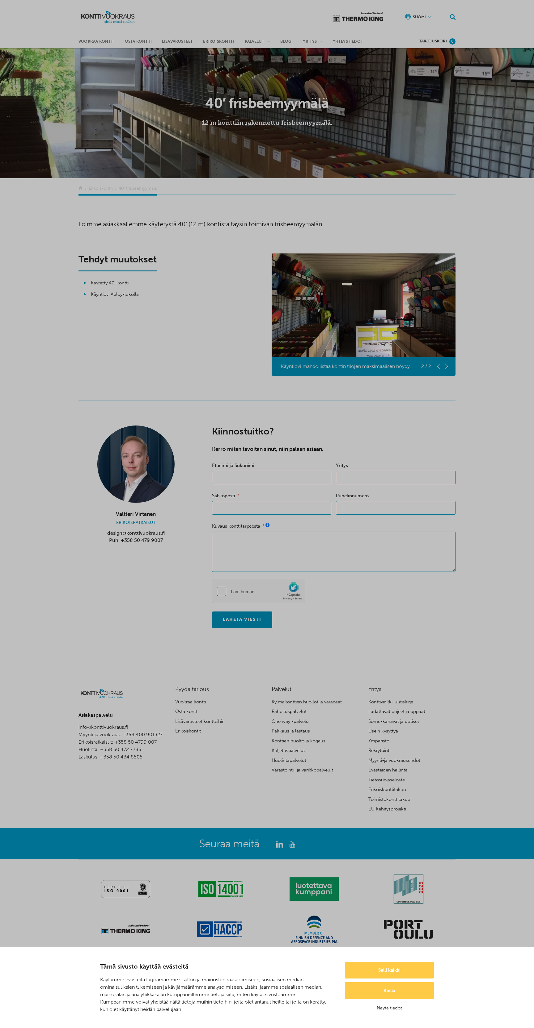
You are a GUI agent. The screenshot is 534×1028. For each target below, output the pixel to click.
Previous (438, 366)
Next (446, 366)
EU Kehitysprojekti (387, 809)
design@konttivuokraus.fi (136, 533)
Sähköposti (223, 496)
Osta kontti (138, 41)
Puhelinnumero (352, 496)
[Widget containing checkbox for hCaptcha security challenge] (258, 591)
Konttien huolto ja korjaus (298, 741)
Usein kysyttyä (383, 731)
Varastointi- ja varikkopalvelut (302, 770)
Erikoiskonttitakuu (387, 789)
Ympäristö (378, 741)
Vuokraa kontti (96, 41)
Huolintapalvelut (289, 760)
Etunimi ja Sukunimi (233, 465)
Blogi (286, 41)
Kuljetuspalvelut (288, 750)
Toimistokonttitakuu (389, 799)
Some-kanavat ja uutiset (393, 721)
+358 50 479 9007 (142, 540)
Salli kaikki (389, 970)
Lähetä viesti (242, 619)
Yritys (310, 41)
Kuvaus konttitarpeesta (236, 526)
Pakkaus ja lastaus (291, 731)
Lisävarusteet (177, 41)
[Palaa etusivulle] (80, 188)
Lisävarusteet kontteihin (200, 721)
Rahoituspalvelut (289, 711)
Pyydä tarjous (192, 689)
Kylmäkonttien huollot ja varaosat (307, 702)
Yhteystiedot (348, 41)
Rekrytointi (379, 750)
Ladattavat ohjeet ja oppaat (396, 711)
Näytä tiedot (389, 1008)
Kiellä (389, 990)
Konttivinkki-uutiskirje (390, 702)
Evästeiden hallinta (388, 770)
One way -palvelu (290, 721)
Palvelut (255, 41)
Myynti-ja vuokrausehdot (394, 760)
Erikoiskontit (219, 41)
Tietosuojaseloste (386, 780)
